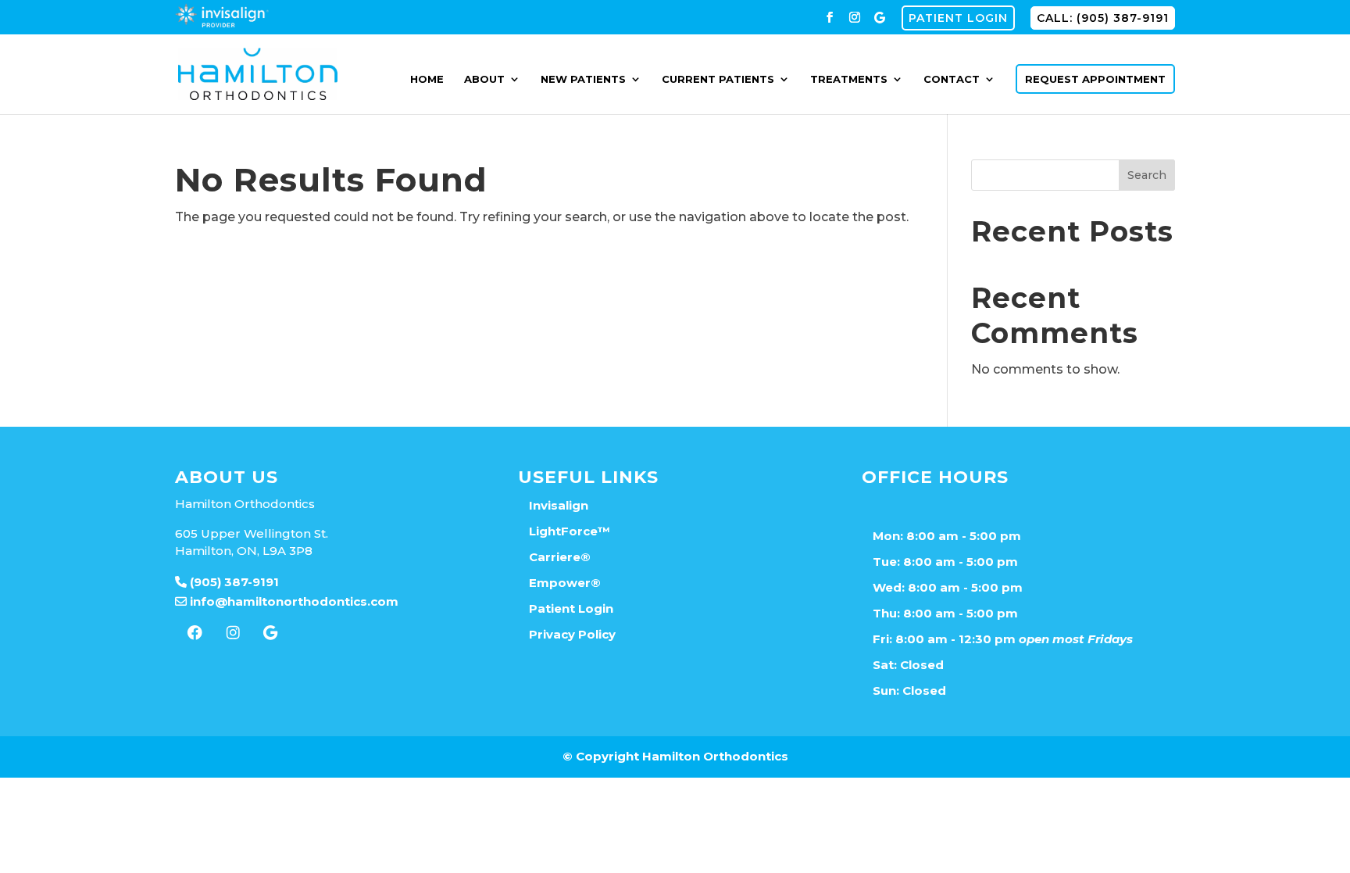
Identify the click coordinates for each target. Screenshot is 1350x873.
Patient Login (958, 18)
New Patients (583, 79)
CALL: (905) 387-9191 (1103, 18)
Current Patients (718, 79)
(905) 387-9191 (233, 581)
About (484, 79)
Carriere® (560, 556)
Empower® (565, 582)
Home (427, 79)
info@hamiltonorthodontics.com (292, 601)
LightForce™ (569, 531)
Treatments (849, 79)
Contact (951, 79)
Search (1146, 175)
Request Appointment (1095, 79)
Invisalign (558, 505)
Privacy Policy (572, 634)
